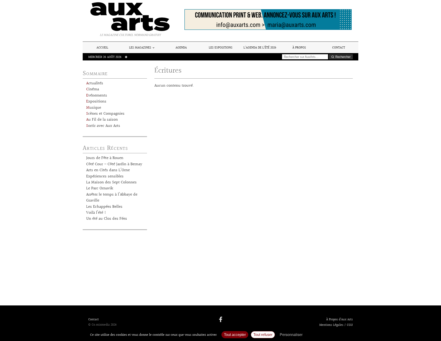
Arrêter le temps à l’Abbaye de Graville (111, 197)
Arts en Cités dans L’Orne (108, 170)
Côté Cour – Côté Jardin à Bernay (114, 164)
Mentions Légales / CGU (336, 325)
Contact (338, 47)
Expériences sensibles (105, 176)
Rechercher (343, 57)
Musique (93, 108)
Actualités (94, 83)
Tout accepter (235, 335)
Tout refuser (262, 335)
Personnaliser (291, 335)
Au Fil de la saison (102, 120)
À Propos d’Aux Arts (339, 319)
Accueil (102, 47)
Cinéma (92, 89)
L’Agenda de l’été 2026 (259, 47)
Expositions (96, 102)
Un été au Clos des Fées (106, 219)
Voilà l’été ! (96, 213)
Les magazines (140, 47)
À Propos (299, 47)
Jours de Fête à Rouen (104, 158)
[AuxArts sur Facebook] (220, 319)
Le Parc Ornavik (99, 188)
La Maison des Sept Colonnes (111, 182)
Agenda (181, 47)
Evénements (96, 96)
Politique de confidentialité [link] (329, 335)
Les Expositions (220, 47)
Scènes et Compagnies (105, 114)
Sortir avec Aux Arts (103, 126)
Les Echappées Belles (104, 207)
